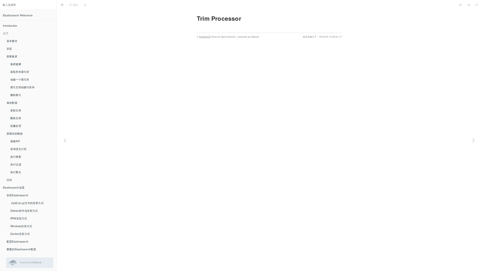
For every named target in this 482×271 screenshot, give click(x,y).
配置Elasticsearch (17, 241)
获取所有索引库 (19, 72)
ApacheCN (205, 36)
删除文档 (15, 118)
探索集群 (12, 56)
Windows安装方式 (21, 226)
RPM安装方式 (18, 218)
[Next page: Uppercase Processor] (473, 140)
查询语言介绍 (18, 149)
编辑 (75, 5)
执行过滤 (15, 164)
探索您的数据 (15, 133)
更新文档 (15, 110)
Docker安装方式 (20, 234)
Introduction (10, 25)
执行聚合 (15, 172)
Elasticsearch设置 (13, 187)
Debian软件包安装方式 (24, 210)
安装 (9, 48)
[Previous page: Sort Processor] (64, 140)
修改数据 (12, 102)
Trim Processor (272, 4)
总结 (9, 180)
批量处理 (15, 126)
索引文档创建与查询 (22, 87)
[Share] (469, 4)
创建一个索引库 (19, 79)
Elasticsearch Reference (18, 15)
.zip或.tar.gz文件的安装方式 (27, 203)
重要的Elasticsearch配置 (21, 249)
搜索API (15, 141)
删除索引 (15, 95)
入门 (5, 33)
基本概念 (12, 41)
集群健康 (15, 64)
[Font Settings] (85, 4)
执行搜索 (15, 156)
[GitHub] (476, 4)
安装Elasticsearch (17, 195)
